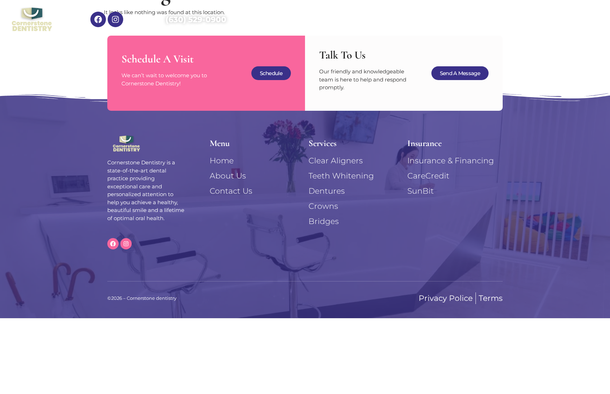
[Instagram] (115, 19)
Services (356, 19)
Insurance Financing (500, 19)
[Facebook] (98, 19)
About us (417, 19)
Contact (581, 19)
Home (300, 19)
